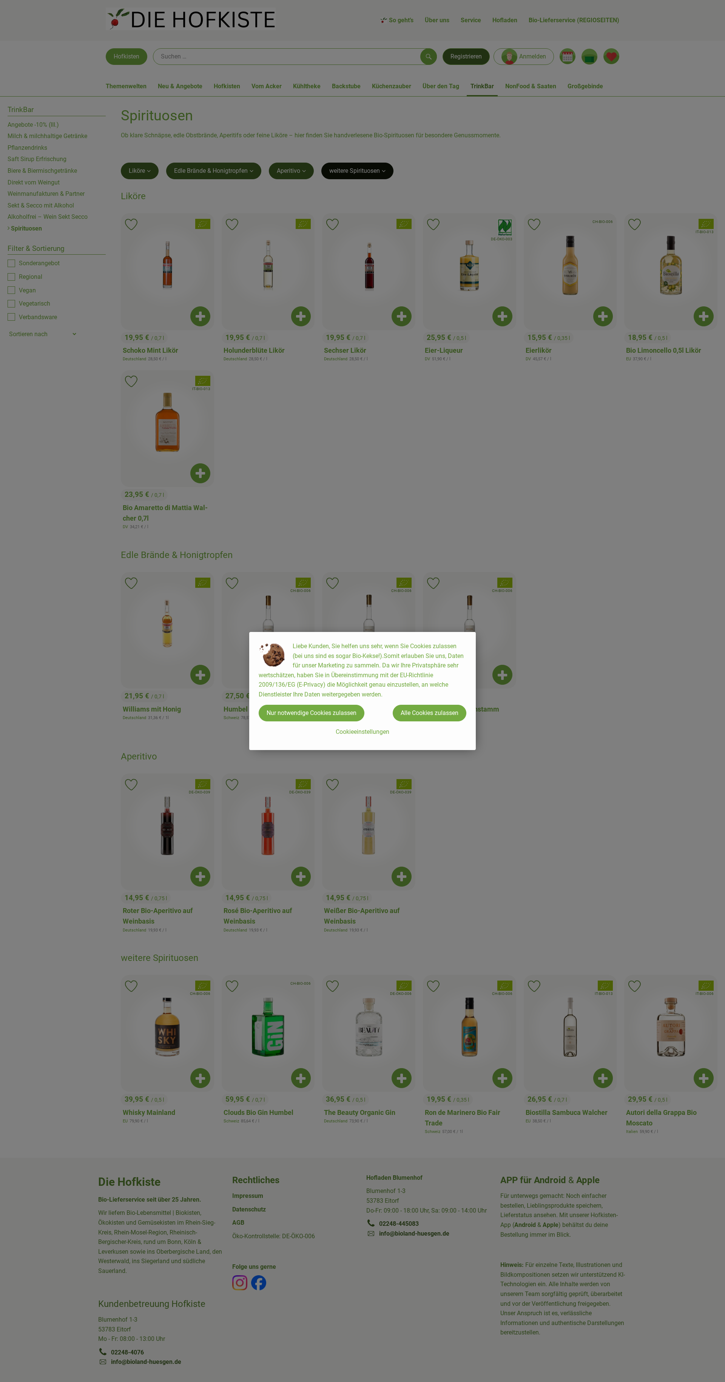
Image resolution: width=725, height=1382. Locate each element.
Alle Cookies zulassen (429, 712)
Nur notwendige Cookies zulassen (311, 712)
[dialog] (362, 691)
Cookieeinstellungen (362, 731)
